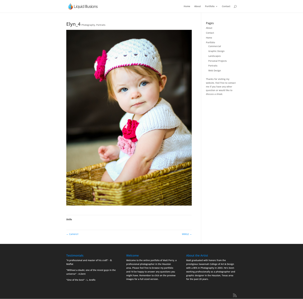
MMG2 (187, 234)
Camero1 (72, 234)
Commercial (214, 46)
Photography (88, 24)
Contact (226, 6)
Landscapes (214, 55)
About (197, 6)
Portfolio (210, 6)
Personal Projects (217, 60)
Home (187, 6)
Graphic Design (216, 51)
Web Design (214, 70)
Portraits (100, 24)
